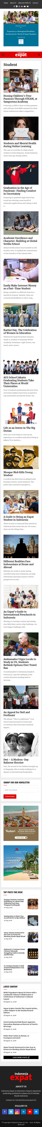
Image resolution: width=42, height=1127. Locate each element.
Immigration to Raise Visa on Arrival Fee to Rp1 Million (14, 917)
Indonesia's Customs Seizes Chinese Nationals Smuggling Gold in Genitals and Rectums (14, 952)
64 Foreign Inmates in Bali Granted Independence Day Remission (14, 968)
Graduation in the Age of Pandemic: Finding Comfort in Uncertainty (20, 190)
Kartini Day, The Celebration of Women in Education (20, 331)
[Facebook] (4, 1111)
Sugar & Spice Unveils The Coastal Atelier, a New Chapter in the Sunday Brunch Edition (21, 1010)
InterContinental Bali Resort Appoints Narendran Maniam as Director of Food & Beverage (21, 1024)
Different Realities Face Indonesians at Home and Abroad (19, 564)
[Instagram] (17, 1111)
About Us (13, 3)
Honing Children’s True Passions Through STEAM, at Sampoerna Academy (20, 98)
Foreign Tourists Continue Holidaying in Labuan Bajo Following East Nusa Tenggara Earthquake (14, 902)
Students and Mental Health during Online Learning (20, 145)
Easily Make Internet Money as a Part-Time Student (20, 287)
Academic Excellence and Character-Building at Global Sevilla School (20, 241)
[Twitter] (11, 1111)
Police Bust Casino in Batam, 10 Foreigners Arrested (16, 1037)
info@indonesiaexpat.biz (25, 1100)
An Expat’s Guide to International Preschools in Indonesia (20, 614)
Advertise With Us (24, 3)
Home (6, 3)
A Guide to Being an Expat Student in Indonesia (19, 518)
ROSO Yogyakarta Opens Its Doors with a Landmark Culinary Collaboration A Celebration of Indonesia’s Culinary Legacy (20, 995)
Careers (35, 3)
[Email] (36, 1111)
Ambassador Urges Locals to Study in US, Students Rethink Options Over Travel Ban (20, 663)
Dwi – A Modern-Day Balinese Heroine (16, 761)
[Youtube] (29, 1111)
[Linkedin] (23, 1111)
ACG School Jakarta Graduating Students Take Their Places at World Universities (19, 382)
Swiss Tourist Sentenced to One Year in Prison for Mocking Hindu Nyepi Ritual (14, 934)
